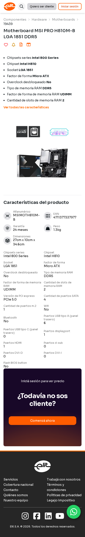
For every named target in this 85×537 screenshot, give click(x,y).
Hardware (39, 19)
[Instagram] (25, 516)
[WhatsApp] (74, 512)
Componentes (14, 19)
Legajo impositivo (61, 500)
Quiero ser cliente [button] (42, 6)
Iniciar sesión (69, 6)
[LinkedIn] (48, 516)
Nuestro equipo (15, 500)
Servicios (10, 479)
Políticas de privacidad (64, 495)
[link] (14, 19)
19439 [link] (8, 24)
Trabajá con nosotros (63, 479)
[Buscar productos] (22, 6)
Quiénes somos (15, 495)
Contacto (10, 490)
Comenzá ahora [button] (42, 421)
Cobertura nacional (18, 485)
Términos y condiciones (56, 487)
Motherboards (63, 19)
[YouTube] (60, 516)
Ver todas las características (26, 107)
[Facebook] (37, 516)
